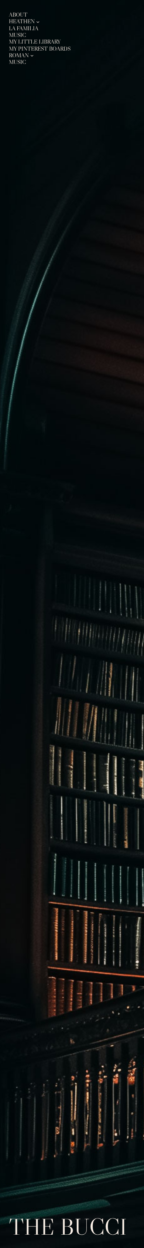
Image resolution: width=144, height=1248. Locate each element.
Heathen (22, 21)
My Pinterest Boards (40, 48)
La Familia (23, 28)
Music (17, 35)
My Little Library (35, 41)
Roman (19, 55)
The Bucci (68, 1227)
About (18, 14)
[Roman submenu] (32, 55)
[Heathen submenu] (38, 21)
